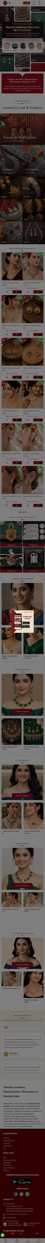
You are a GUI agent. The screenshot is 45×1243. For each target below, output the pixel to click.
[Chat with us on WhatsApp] (2, 1235)
